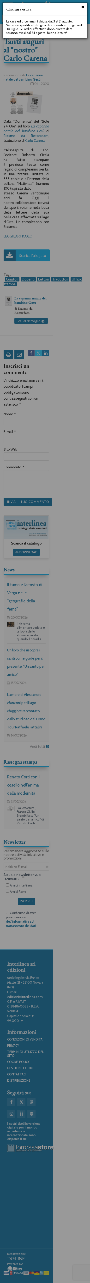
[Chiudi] (83, 7)
